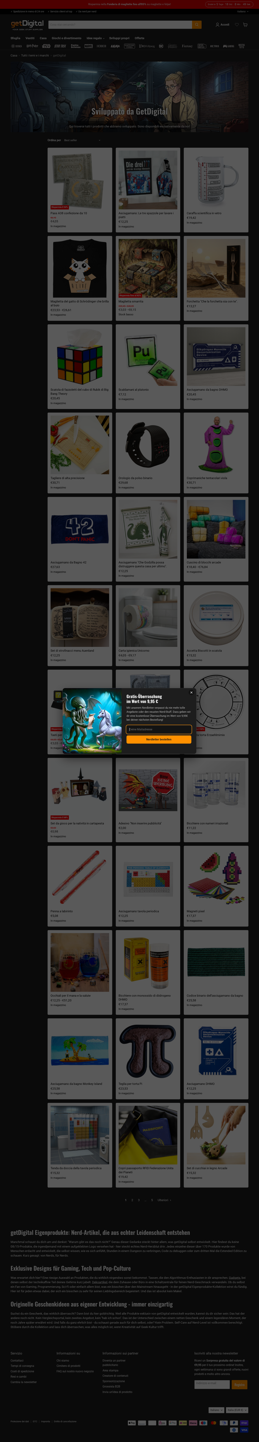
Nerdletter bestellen (158, 739)
